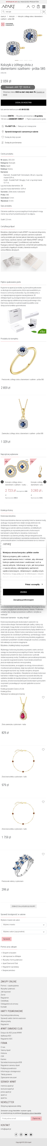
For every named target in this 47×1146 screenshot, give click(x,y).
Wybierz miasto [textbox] (9, 925)
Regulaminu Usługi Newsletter (31, 1113)
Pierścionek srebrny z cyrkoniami (12, 881)
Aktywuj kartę (6, 1021)
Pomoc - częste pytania (10, 986)
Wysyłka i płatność (8, 989)
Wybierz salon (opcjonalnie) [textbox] (13, 932)
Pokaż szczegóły (32, 584)
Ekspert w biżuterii (9, 953)
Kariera (3, 1059)
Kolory (10, 169)
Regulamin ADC (6, 1039)
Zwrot (3, 995)
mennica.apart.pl (7, 1086)
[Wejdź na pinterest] (31, 1134)
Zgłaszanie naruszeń (9, 1077)
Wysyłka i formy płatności (12, 960)
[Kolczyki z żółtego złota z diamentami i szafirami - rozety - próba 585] (17, 469)
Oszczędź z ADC (18, 87)
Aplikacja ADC (6, 1036)
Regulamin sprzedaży (10, 967)
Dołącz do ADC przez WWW (11, 1033)
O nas (3, 1047)
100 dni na (12, 119)
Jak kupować (6, 992)
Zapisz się (36, 1118)
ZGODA (23, 592)
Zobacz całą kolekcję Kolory (23, 906)
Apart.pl (3, 16)
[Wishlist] (33, 6)
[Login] (28, 6)
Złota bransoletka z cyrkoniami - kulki (14, 777)
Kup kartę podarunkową (10, 1015)
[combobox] (24, 925)
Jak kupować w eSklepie (11, 956)
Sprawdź (6, 939)
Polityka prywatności (9, 1068)
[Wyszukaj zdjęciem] (8, 24)
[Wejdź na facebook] (16, 1134)
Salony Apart (5, 1050)
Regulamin (5, 998)
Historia (4, 1053)
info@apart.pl (6, 1129)
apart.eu (4, 1098)
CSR (2, 1056)
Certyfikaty (5, 1001)
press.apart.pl (6, 1092)
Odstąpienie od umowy (9, 1004)
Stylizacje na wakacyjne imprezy (13, 694)
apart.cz (4, 1095)
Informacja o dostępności (10, 1071)
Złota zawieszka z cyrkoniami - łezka (14, 724)
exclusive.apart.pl (7, 1089)
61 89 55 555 (24, 109)
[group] (17, 482)
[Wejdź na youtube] (26, 1134)
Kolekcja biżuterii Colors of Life (12, 689)
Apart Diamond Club (10, 963)
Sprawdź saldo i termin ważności (13, 1018)
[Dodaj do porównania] (2, 142)
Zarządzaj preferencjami (23, 600)
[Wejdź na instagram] (21, 1134)
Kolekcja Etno (6, 691)
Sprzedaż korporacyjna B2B (11, 1062)
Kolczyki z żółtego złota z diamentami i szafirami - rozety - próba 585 (16, 484)
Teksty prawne (6, 1074)
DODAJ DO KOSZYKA (23, 103)
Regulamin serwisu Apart (10, 1065)
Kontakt (4, 1007)
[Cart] (38, 6)
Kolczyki (12, 16)
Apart (8, 166)
